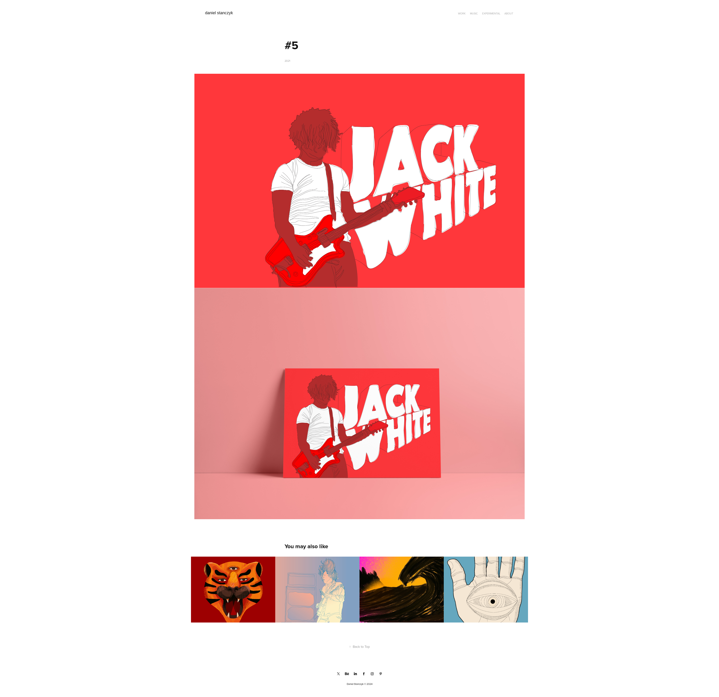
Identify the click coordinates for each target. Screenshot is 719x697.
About (508, 13)
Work (461, 13)
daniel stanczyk (219, 12)
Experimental (491, 13)
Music (474, 13)
